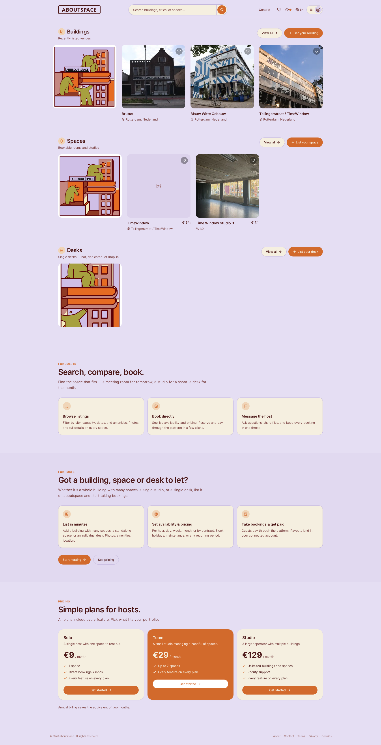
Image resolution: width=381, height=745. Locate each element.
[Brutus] (153, 76)
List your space (307, 142)
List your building (305, 33)
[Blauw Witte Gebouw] (222, 76)
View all (267, 33)
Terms (301, 736)
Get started (98, 690)
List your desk (308, 251)
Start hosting (72, 559)
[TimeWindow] (158, 186)
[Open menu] (314, 9)
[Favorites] (279, 9)
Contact (264, 9)
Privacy (313, 736)
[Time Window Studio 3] (227, 186)
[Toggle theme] (288, 10)
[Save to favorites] (179, 51)
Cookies (326, 736)
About (276, 736)
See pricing (106, 559)
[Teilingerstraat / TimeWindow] (291, 76)
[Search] (221, 9)
